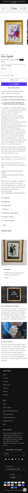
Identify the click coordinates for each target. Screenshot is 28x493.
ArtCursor (10, 490)
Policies (5, 391)
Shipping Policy (8, 421)
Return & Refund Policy (10, 411)
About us (6, 388)
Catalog (5, 381)
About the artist (6, 230)
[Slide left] (10, 51)
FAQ (4, 404)
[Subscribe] (23, 453)
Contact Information (9, 417)
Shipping (3, 62)
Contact (5, 394)
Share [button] (4, 225)
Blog (4, 424)
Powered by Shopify (19, 490)
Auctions (6, 378)
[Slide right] (17, 51)
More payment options (14, 87)
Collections (6, 384)
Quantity (3, 68)
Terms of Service (8, 414)
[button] (3, 8)
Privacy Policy (7, 407)
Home (5, 374)
